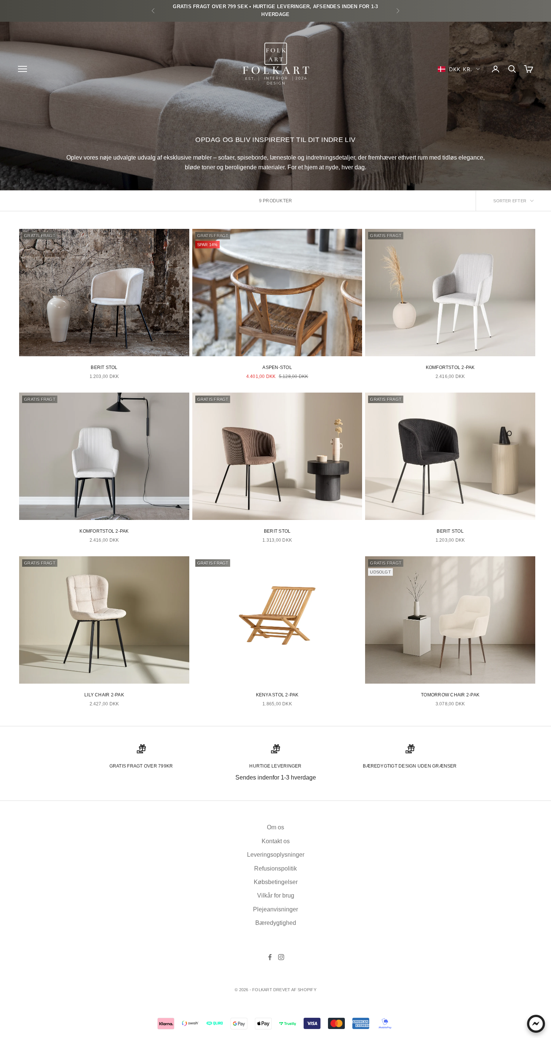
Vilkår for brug (275, 895)
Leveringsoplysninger (275, 854)
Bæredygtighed (275, 923)
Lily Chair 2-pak (104, 694)
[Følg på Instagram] (281, 957)
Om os (275, 827)
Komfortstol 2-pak (450, 367)
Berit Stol (104, 367)
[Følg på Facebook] (270, 957)
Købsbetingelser (276, 882)
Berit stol (277, 531)
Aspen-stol (277, 367)
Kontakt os (276, 841)
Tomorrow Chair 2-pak (450, 694)
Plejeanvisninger (275, 909)
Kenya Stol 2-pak (277, 694)
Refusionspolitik (275, 868)
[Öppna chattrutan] (536, 1024)
